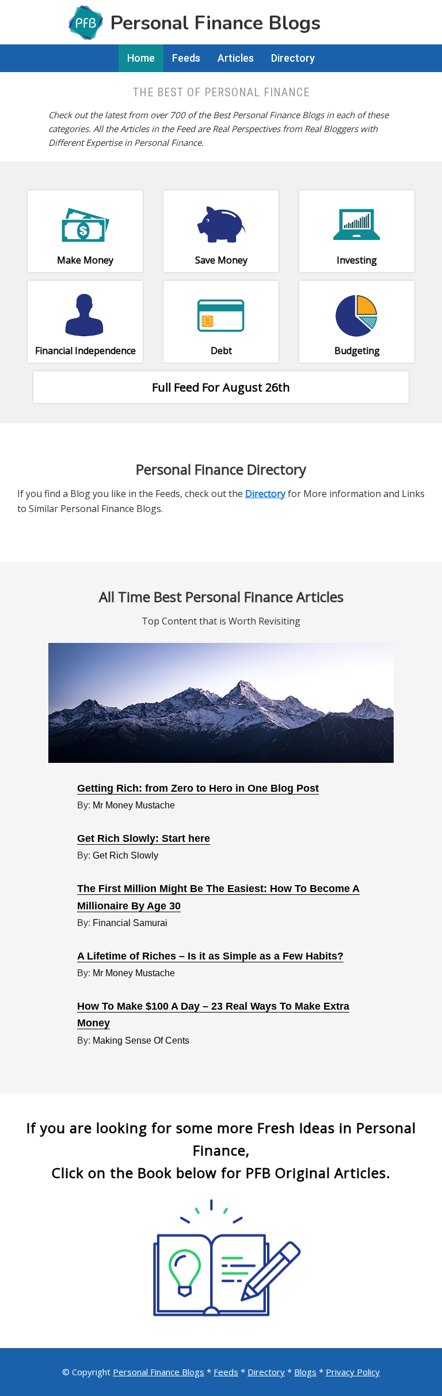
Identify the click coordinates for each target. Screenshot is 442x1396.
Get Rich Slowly (125, 855)
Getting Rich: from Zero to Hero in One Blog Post (198, 788)
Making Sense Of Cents (141, 1040)
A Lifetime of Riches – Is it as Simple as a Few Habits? (210, 956)
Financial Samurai (130, 923)
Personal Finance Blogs (158, 1372)
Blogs (305, 1372)
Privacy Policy (353, 1372)
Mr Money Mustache (134, 805)
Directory (266, 1372)
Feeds (226, 1372)
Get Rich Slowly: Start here (143, 838)
